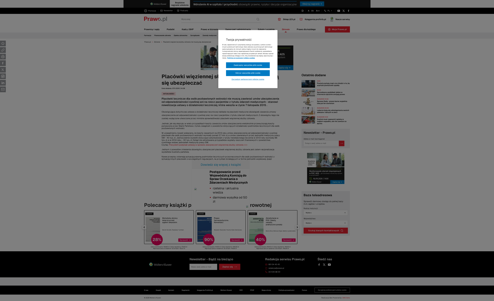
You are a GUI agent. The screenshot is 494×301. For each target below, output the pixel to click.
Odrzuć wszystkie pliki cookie (248, 73)
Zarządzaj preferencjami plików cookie (248, 79)
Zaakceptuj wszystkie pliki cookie (248, 65)
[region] (247, 59)
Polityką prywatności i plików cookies (241, 58)
